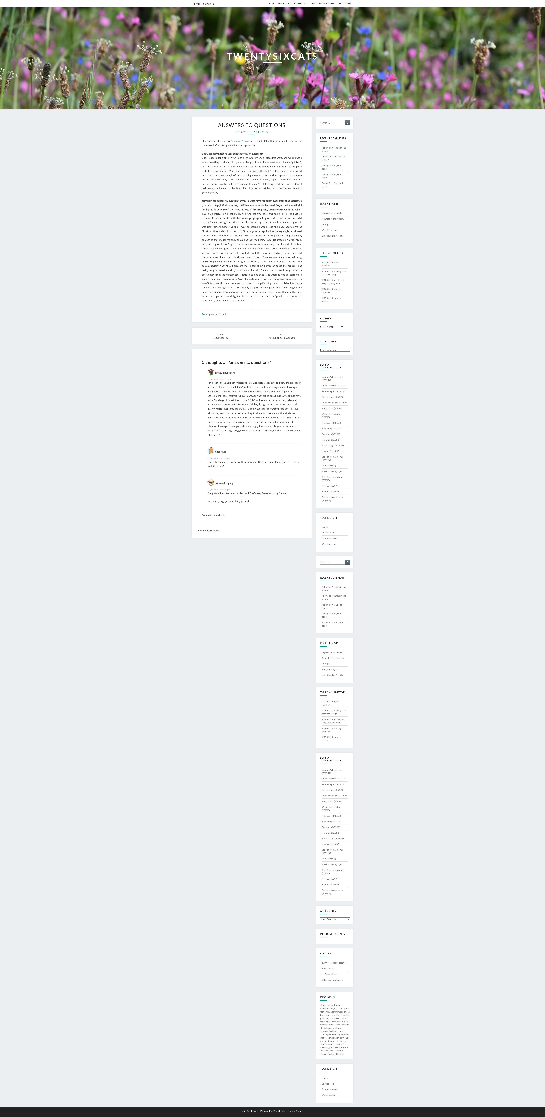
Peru (324, 465)
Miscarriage (327, 428)
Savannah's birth (330, 402)
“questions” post (240, 141)
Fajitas (325, 491)
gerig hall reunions (297, 3)
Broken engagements (332, 497)
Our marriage (328, 397)
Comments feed (330, 538)
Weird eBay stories (331, 413)
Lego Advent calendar (332, 213)
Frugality (326, 439)
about (281, 3)
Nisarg (299, 1110)
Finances (326, 422)
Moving (325, 451)
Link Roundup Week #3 (332, 235)
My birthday (327, 445)
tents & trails (344, 3)
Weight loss (327, 408)
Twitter (325, 962)
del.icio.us (326, 979)
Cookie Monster (329, 385)
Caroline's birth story (332, 376)
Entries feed (328, 532)
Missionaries (328, 471)
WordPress (279, 1110)
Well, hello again (330, 230)
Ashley (264, 131)
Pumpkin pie (328, 391)
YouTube (326, 974)
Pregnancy (211, 314)
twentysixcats (204, 3)
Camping (326, 434)
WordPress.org (329, 544)
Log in (325, 527)
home (271, 3)
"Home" (326, 485)
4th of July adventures (332, 477)
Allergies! (326, 224)
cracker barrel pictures (322, 3)
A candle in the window (333, 218)
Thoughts (223, 314)
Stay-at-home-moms (332, 456)
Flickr (324, 968)
